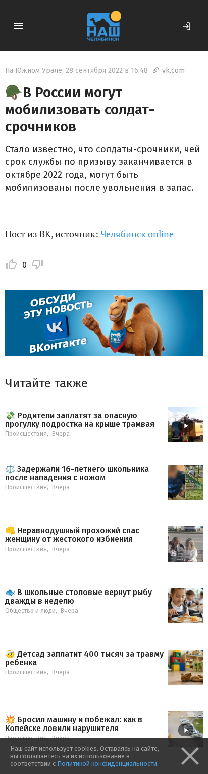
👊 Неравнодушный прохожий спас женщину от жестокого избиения (72, 535)
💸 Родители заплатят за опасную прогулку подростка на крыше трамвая (79, 420)
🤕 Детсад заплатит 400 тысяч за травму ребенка (84, 658)
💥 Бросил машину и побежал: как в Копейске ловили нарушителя (73, 724)
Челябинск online (137, 233)
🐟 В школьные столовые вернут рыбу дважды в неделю (78, 597)
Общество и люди (30, 610)
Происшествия (26, 433)
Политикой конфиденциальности (107, 763)
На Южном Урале (33, 70)
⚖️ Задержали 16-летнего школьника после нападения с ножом (77, 473)
